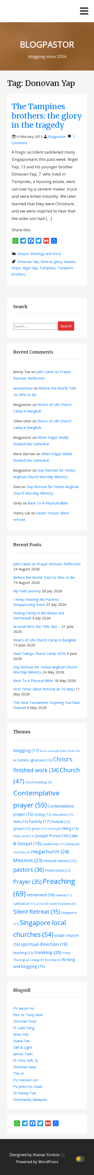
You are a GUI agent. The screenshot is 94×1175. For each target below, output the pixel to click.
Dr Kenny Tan (24, 1092)
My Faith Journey (27, 590)
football (60, 821)
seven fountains (62, 904)
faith (20, 821)
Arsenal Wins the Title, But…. (36, 626)
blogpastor (57, 136)
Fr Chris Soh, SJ (25, 1060)
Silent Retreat (36, 911)
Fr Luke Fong (23, 1027)
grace (39, 828)
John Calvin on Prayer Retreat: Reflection (47, 563)
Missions (27, 860)
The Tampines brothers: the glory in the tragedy (47, 116)
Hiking (70, 828)
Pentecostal (58, 870)
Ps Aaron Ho (23, 1008)
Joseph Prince (51, 835)
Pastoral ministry (59, 860)
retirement (41, 895)
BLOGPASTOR (47, 44)
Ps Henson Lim (25, 1079)
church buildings (38, 782)
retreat (64, 895)
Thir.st (18, 1073)
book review (49, 751)
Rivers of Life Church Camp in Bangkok (44, 639)
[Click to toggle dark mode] (81, 1158)
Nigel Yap (30, 268)
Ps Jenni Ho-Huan (27, 1086)
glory (58, 261)
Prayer (27, 881)
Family (39, 821)
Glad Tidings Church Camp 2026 (39, 653)
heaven (69, 261)
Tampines (47, 268)
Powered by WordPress (37, 1161)
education (63, 814)
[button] (84, 11)
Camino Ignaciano (34, 760)
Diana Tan (21, 1040)
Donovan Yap (28, 261)
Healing (53, 828)
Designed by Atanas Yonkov (35, 1154)
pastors (28, 869)
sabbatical (24, 903)
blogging (26, 750)
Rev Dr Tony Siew (28, 1014)
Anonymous (23, 388)
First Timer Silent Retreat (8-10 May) (44, 689)
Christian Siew (24, 1066)
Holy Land (23, 836)
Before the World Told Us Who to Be (44, 577)
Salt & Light (22, 1047)
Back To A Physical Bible (48, 503)
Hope (16, 268)
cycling (42, 814)
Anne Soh (20, 1034)
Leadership (53, 844)
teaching (23, 952)
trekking (47, 952)
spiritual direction (44, 944)
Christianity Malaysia (30, 1099)
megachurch (50, 851)
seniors (42, 904)
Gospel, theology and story (39, 253)
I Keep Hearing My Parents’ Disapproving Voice (36, 602)
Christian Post (24, 1021)
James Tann (23, 1053)
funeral (46, 261)
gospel (22, 828)
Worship (53, 960)
